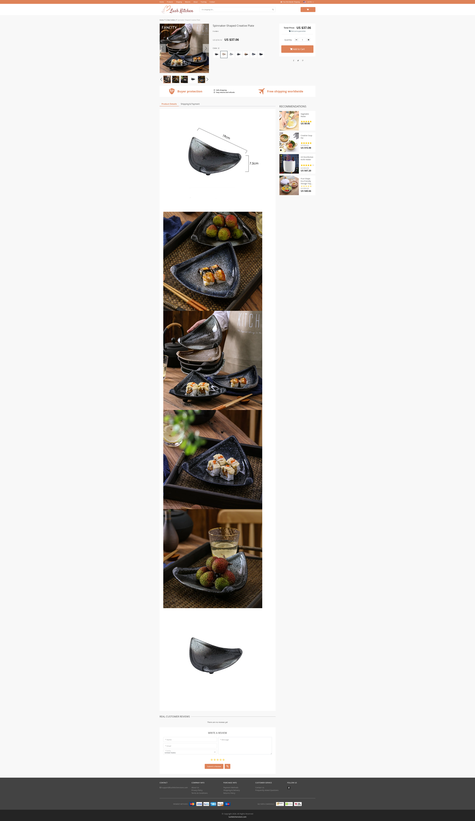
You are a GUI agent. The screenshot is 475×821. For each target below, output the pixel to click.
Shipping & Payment (190, 104)
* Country (168, 751)
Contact (212, 2)
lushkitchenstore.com (237, 817)
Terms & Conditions (199, 793)
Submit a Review (214, 766)
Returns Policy (229, 793)
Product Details (169, 104)
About (195, 2)
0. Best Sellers (171, 20)
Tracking (203, 2)
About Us (195, 787)
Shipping (179, 2)
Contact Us (259, 787)
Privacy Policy (196, 790)
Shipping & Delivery (231, 790)
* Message (224, 739)
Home (162, 2)
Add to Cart (298, 49)
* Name (168, 739)
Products (170, 2)
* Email (168, 746)
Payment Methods (230, 787)
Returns (187, 2)
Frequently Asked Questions (267, 790)
